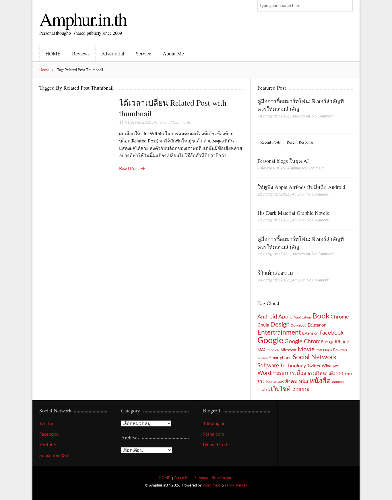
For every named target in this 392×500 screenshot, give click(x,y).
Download (298, 325)
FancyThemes (236, 485)
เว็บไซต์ (280, 389)
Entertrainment (279, 332)
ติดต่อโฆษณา (222, 478)
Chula (263, 325)
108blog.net (215, 423)
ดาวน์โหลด (317, 374)
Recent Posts (270, 142)
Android (267, 317)
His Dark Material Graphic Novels (293, 212)
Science (262, 358)
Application (302, 317)
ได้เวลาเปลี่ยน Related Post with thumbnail (172, 108)
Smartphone (280, 358)
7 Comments (180, 123)
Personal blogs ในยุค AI (283, 160)
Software (268, 365)
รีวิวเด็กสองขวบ (275, 272)
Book (320, 316)
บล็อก (333, 373)
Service (143, 53)
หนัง (303, 381)
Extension (310, 333)
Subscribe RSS (53, 455)
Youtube (47, 445)
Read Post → (132, 168)
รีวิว (260, 382)
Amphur (160, 123)
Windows (330, 366)
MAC (261, 350)
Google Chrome (304, 341)
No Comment (323, 116)
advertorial (301, 116)
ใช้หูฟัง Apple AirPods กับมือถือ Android (301, 187)
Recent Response (300, 142)
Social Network (315, 357)
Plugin (327, 350)
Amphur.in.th (83, 18)
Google (270, 340)
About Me (173, 53)
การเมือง (295, 373)
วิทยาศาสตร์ (274, 382)
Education (317, 325)
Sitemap (201, 478)
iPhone (342, 341)
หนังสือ (320, 381)
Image (329, 342)
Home (44, 70)
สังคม (291, 381)
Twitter (314, 366)
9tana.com (213, 434)
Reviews (81, 53)
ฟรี (341, 374)
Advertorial (112, 53)
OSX (319, 350)
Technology (293, 365)
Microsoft (288, 350)
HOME (53, 53)
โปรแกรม (300, 389)
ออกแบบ (338, 382)
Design (280, 324)
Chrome (340, 316)
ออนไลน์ (263, 389)
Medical (273, 350)
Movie (306, 349)
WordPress (270, 373)
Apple (285, 317)
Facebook (331, 333)
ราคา (348, 373)
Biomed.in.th (215, 445)
